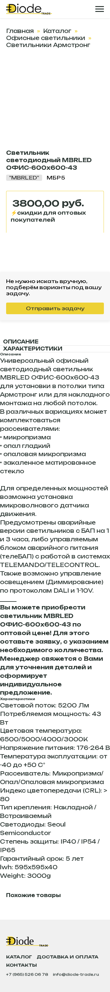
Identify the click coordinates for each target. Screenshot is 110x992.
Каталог (57, 30)
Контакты (21, 965)
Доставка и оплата (67, 956)
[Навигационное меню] (99, 9)
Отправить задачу (55, 308)
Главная (20, 30)
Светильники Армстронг (48, 45)
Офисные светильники (45, 38)
